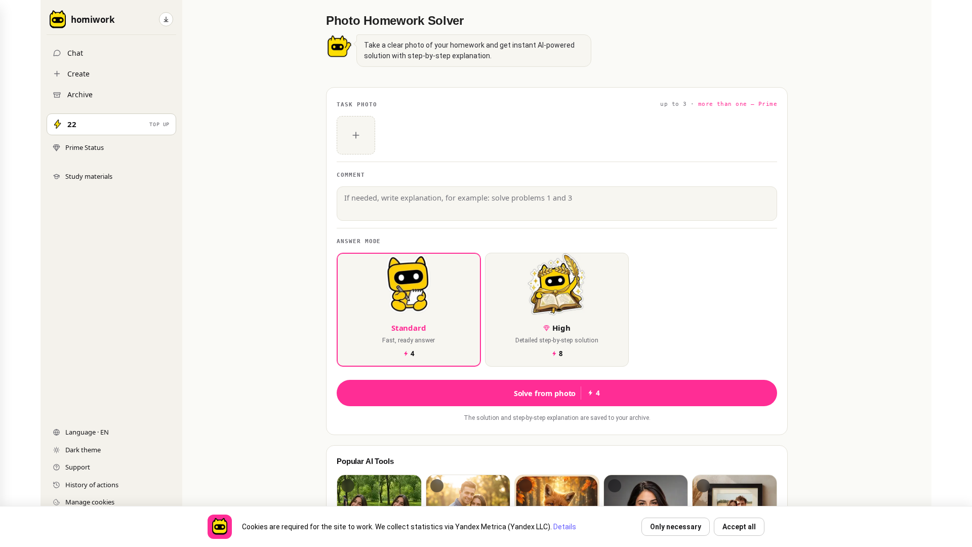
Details (564, 527)
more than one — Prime (737, 104)
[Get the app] (166, 19)
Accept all (739, 527)
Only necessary (675, 527)
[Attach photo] (356, 135)
